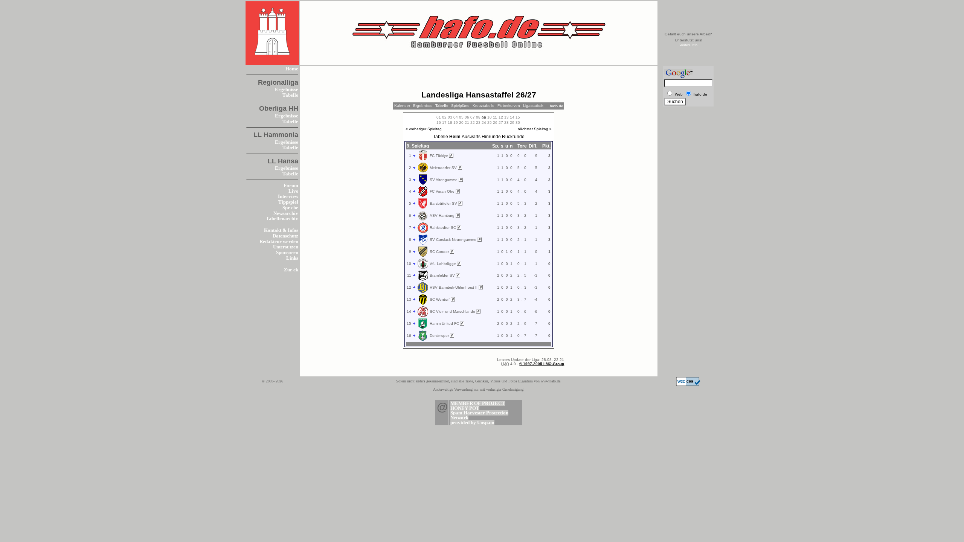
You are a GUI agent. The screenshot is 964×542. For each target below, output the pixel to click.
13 (506, 117)
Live (293, 191)
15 (518, 117)
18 (450, 122)
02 (444, 117)
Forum (291, 185)
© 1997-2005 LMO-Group (541, 364)
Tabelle (290, 95)
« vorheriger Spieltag (424, 129)
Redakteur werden (278, 241)
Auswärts (471, 136)
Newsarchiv (285, 213)
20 (461, 122)
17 (444, 122)
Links (292, 258)
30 (518, 122)
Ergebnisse (286, 89)
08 (478, 117)
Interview (288, 196)
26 (495, 122)
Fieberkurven (508, 106)
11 (495, 117)
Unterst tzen (285, 247)
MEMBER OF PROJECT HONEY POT (477, 406)
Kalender (402, 106)
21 (467, 122)
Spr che (290, 207)
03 (450, 117)
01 (438, 117)
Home (291, 69)
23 (478, 122)
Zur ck (291, 270)
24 (484, 122)
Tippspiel (288, 202)
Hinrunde (491, 136)
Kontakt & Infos (281, 230)
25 (489, 122)
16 (438, 122)
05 (461, 117)
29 (512, 122)
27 (501, 122)
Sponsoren (287, 252)
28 (506, 122)
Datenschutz (285, 236)
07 (472, 117)
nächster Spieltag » (535, 129)
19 (455, 122)
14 (512, 117)
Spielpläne (460, 106)
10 (489, 117)
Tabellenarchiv (282, 218)
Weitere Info (688, 45)
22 (472, 122)
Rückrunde (513, 136)
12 (501, 117)
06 (467, 117)
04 (455, 117)
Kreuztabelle (483, 106)
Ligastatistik (533, 106)
